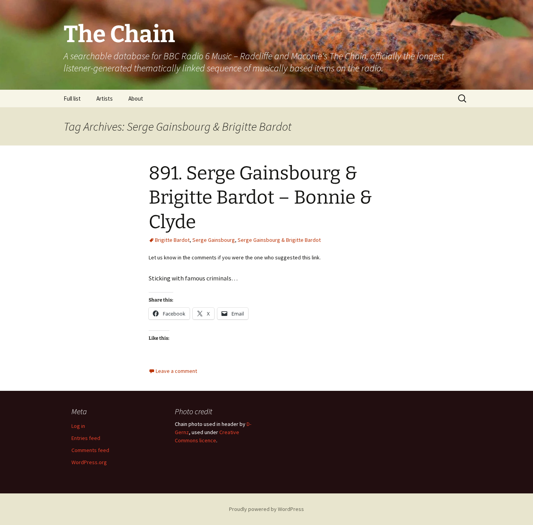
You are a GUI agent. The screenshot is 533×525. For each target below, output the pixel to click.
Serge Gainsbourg (213, 239)
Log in (78, 425)
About (135, 98)
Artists (104, 98)
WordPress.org (89, 462)
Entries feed (85, 438)
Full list (72, 98)
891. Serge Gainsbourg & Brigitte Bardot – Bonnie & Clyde (260, 197)
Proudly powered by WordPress (266, 509)
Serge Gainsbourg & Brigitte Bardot (279, 239)
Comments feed (90, 450)
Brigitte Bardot (172, 239)
